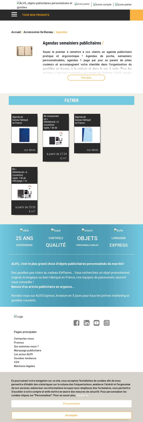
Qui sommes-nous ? (26, 346)
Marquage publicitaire (27, 350)
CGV (16, 362)
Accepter (71, 415)
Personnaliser (71, 403)
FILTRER (71, 100)
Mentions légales (24, 366)
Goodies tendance (25, 358)
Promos (19, 342)
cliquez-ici (82, 395)
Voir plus (86, 77)
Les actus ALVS (23, 354)
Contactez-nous (24, 338)
